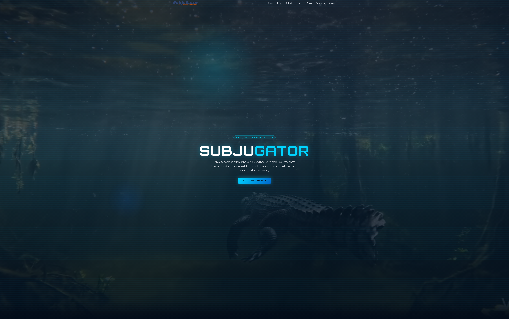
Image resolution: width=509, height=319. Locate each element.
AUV (300, 3)
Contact (332, 3)
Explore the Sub (254, 180)
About (270, 3)
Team (309, 3)
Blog (279, 3)
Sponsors (320, 3)
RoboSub (290, 3)
